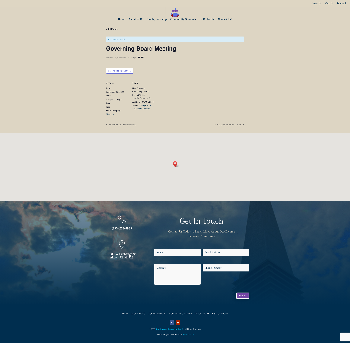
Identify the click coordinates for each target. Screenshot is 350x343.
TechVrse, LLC (189, 334)
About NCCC (138, 313)
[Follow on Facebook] (172, 322)
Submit (242, 295)
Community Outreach (180, 313)
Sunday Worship (157, 313)
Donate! (341, 3)
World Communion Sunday (228, 124)
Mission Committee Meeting (122, 124)
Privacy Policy (220, 313)
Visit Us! (317, 3)
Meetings (110, 114)
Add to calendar (120, 70)
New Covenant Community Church (169, 329)
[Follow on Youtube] (178, 322)
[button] (176, 164)
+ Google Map (144, 105)
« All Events (112, 29)
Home (125, 313)
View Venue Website (141, 108)
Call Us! (329, 3)
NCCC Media (202, 313)
